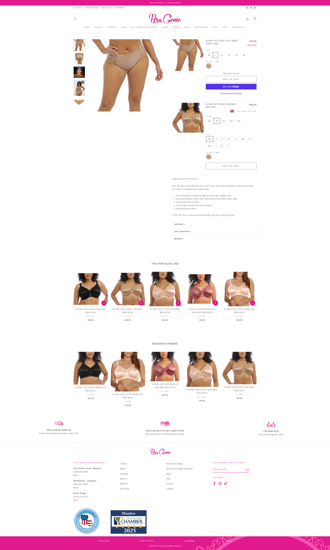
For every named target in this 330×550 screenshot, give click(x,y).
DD (209, 139)
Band (208, 116)
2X (229, 55)
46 (238, 121)
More (75, 475)
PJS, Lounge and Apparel (144, 27)
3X (236, 55)
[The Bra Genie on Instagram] (220, 483)
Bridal (176, 27)
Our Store (77, 7)
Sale (225, 27)
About (123, 468)
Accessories (201, 27)
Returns (123, 478)
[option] (165, 2)
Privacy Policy (103, 541)
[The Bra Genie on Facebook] (214, 483)
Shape (165, 27)
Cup (208, 134)
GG (242, 139)
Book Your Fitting (174, 463)
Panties (99, 27)
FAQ (168, 478)
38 (209, 121)
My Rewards (119, 7)
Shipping (175, 179)
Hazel (208, 66)
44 (231, 121)
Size (208, 50)
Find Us (170, 483)
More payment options (231, 93)
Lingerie (111, 27)
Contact (123, 463)
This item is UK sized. (247, 111)
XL (222, 55)
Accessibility (190, 541)
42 (224, 121)
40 (217, 121)
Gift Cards (124, 488)
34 (246, 121)
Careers (170, 488)
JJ (222, 145)
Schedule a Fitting (91, 7)
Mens (187, 27)
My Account (107, 7)
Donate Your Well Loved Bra (179, 468)
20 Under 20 (238, 27)
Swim (123, 27)
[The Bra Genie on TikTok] (225, 483)
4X (244, 55)
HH (209, 145)
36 (209, 127)
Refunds (124, 483)
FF (229, 139)
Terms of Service (147, 541)
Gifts (215, 27)
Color (212, 61)
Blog (168, 473)
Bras (87, 27)
